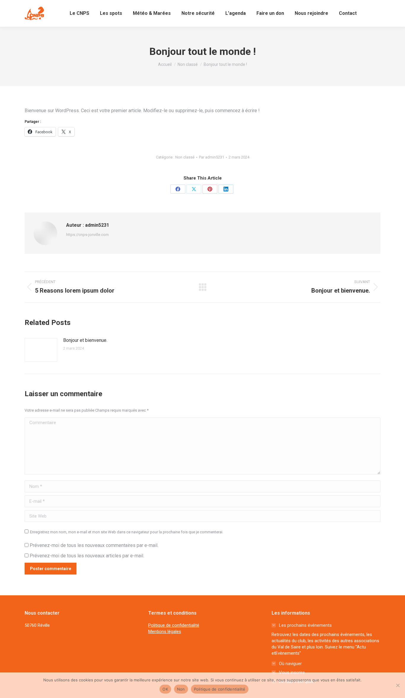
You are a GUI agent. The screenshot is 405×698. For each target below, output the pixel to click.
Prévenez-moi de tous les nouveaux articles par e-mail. (87, 556)
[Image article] (41, 350)
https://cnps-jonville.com (87, 234)
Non (181, 689)
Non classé (184, 157)
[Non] (398, 685)
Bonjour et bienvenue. (85, 340)
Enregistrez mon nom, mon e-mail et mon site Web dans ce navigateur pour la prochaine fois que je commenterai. (126, 532)
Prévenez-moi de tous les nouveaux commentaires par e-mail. (94, 545)
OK (165, 689)
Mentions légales (164, 631)
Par (211, 157)
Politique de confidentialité (173, 625)
